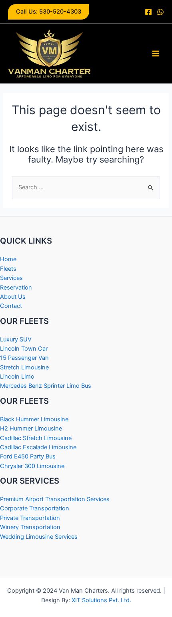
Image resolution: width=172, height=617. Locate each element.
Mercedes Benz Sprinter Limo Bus (45, 385)
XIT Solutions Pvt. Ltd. (101, 600)
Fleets (8, 268)
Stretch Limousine (24, 367)
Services (11, 278)
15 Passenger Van (24, 357)
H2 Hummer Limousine (31, 428)
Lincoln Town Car (24, 348)
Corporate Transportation (34, 508)
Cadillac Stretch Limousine (36, 438)
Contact (11, 305)
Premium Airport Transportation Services (55, 499)
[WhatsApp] (160, 12)
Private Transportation (30, 518)
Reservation (16, 287)
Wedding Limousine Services (39, 536)
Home (8, 259)
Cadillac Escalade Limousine (38, 447)
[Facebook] (148, 12)
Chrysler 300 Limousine (32, 466)
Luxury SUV (16, 339)
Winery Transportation (30, 527)
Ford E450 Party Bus (28, 456)
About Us (13, 296)
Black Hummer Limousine (34, 419)
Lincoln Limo (17, 376)
